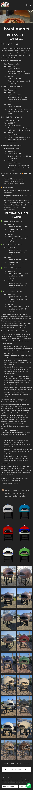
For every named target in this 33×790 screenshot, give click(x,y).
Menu (30, 5)
